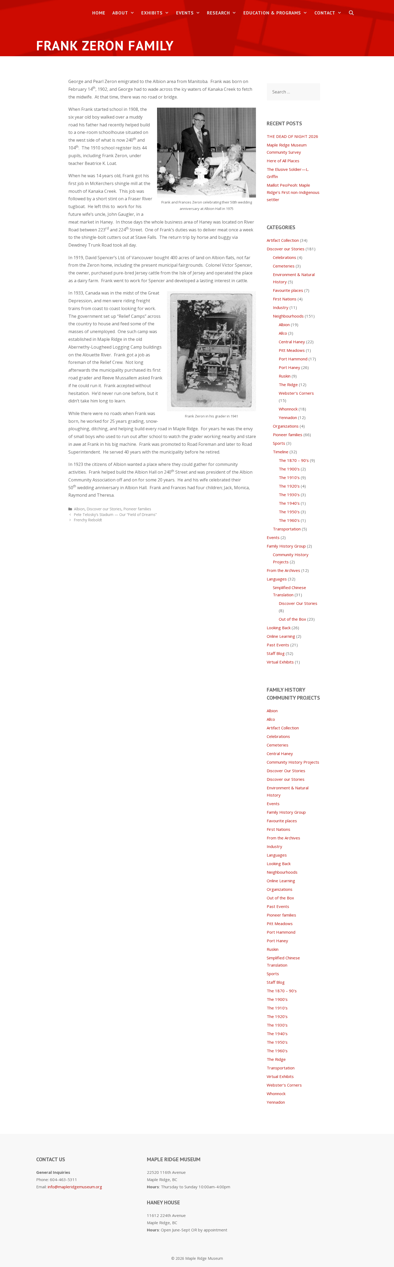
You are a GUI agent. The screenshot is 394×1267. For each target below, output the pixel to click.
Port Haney (289, 367)
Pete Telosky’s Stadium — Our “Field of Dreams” (115, 514)
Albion (79, 508)
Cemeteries (284, 266)
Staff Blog (276, 653)
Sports (279, 443)
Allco (283, 333)
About (120, 13)
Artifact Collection (283, 240)
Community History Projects (293, 762)
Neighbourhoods (288, 316)
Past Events (278, 644)
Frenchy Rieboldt (88, 519)
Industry (280, 307)
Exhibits (152, 13)
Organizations (286, 426)
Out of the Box (292, 619)
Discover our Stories (104, 508)
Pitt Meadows (292, 350)
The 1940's (289, 503)
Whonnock (288, 409)
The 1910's (289, 477)
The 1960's (289, 520)
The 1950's (289, 511)
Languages (277, 579)
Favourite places (288, 290)
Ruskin (285, 376)
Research (218, 13)
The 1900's (289, 469)
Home (98, 13)
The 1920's (289, 486)
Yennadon (288, 417)
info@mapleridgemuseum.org (75, 1186)
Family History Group (286, 546)
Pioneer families (137, 508)
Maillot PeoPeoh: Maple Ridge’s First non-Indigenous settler (293, 192)
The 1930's (289, 494)
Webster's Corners (296, 393)
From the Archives (283, 570)
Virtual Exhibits (280, 662)
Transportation (287, 528)
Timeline (280, 451)
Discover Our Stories (298, 603)
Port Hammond (293, 358)
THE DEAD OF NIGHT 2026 (292, 136)
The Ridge (288, 384)
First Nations (284, 298)
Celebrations (284, 257)
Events (185, 13)
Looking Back (279, 627)
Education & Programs (272, 13)
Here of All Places (283, 160)
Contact (324, 13)
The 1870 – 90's (294, 460)
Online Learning (281, 636)
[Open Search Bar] (351, 13)
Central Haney (292, 341)
